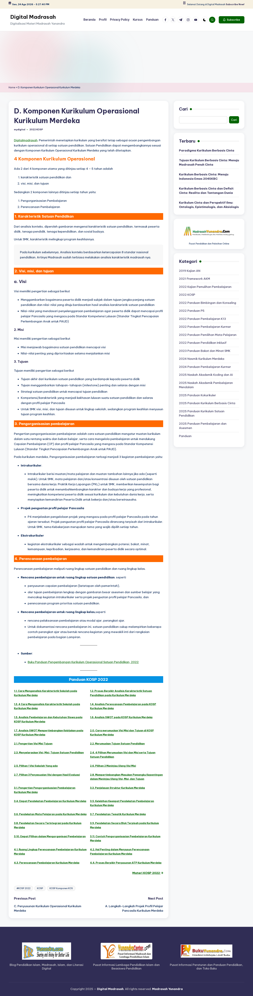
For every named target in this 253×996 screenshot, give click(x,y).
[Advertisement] (126, 57)
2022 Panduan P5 (191, 311)
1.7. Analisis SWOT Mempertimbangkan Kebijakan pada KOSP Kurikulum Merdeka (48, 732)
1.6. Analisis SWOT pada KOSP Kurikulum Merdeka (121, 717)
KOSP (40, 888)
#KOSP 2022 (23, 888)
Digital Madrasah (33, 17)
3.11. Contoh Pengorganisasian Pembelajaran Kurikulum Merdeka (125, 838)
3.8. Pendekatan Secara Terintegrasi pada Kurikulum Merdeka (47, 825)
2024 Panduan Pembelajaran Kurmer (205, 367)
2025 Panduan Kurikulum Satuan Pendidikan (201, 413)
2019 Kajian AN (189, 271)
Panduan (185, 436)
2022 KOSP (36, 129)
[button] (231, 19)
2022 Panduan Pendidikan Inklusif (202, 343)
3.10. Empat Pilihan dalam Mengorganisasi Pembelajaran (50, 836)
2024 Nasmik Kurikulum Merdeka (201, 359)
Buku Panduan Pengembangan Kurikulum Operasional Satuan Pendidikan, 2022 (83, 662)
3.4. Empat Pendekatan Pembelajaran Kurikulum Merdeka (50, 801)
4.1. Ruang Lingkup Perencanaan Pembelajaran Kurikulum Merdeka (50, 851)
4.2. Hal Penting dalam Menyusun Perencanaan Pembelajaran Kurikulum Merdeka (119, 851)
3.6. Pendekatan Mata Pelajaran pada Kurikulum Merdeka (50, 814)
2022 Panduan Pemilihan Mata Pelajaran (207, 335)
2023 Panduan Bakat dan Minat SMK (204, 351)
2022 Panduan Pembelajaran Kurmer (205, 327)
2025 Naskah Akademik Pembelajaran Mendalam (206, 385)
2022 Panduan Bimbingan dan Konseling (207, 303)
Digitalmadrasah (26, 140)
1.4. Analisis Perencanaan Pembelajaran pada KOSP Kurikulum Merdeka (123, 706)
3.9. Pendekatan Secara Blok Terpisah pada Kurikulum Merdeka (124, 825)
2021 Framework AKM (194, 279)
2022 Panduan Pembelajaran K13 (202, 319)
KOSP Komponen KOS (61, 888)
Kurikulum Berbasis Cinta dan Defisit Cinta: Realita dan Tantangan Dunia (206, 191)
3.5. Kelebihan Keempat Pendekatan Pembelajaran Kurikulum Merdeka (122, 803)
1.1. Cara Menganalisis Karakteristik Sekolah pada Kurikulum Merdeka (45, 693)
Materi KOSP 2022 (146, 873)
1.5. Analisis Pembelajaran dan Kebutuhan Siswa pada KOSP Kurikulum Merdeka (48, 719)
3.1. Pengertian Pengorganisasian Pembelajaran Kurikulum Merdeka (44, 790)
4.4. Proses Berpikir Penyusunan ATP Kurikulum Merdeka (125, 862)
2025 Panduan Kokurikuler (197, 395)
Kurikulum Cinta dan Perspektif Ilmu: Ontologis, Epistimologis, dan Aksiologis (209, 205)
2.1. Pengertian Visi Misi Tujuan (33, 743)
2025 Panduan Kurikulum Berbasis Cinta (207, 403)
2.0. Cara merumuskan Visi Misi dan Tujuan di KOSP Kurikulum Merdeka (122, 732)
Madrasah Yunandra (167, 989)
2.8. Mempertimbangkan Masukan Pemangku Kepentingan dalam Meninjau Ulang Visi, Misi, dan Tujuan (126, 777)
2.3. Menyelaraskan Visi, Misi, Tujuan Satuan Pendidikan (49, 752)
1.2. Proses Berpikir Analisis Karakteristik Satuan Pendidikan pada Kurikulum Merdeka (121, 693)
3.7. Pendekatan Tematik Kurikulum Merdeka (118, 814)
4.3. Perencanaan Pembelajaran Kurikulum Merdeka (46, 862)
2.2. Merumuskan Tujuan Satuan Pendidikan (117, 743)
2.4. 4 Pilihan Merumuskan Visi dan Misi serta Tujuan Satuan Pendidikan (122, 754)
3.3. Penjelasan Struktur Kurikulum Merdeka (117, 787)
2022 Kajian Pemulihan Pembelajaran (205, 287)
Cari (183, 109)
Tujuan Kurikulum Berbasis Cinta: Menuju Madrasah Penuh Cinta (209, 162)
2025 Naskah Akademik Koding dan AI (206, 375)
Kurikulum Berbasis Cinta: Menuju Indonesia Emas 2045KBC (203, 176)
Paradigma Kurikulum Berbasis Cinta (206, 150)
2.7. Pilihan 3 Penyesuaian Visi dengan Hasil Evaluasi (47, 774)
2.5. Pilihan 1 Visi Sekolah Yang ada (36, 765)
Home (12, 87)
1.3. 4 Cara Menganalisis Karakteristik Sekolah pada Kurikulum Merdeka (47, 706)
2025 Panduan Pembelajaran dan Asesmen (202, 426)
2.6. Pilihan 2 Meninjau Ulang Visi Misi (113, 765)
